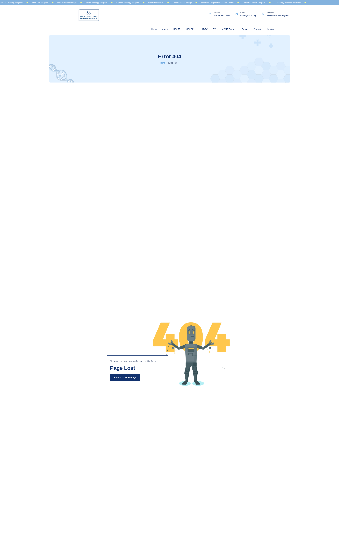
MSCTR (177, 29)
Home (154, 29)
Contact (257, 29)
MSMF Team (228, 29)
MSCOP (190, 29)
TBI (215, 29)
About (165, 29)
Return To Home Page (125, 377)
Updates (270, 29)
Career (245, 29)
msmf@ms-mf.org (248, 15)
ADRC (205, 29)
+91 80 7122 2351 (222, 15)
